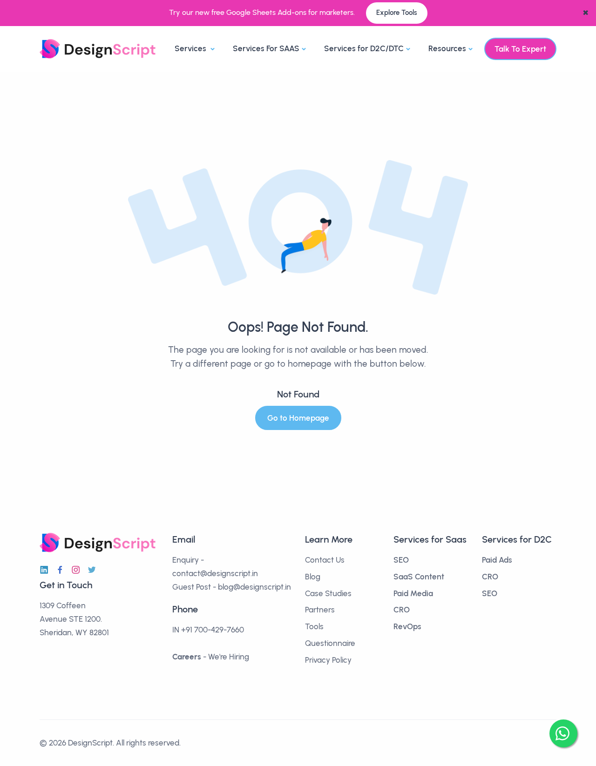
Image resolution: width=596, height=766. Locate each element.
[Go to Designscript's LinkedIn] (44, 570)
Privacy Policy (328, 660)
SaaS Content (418, 576)
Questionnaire (330, 643)
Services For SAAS (266, 48)
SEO (401, 559)
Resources (447, 48)
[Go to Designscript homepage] (98, 48)
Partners (320, 609)
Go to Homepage (298, 418)
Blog (312, 576)
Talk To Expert (520, 49)
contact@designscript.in (215, 573)
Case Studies (328, 593)
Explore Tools (396, 12)
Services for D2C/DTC (364, 48)
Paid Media (413, 593)
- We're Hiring (210, 656)
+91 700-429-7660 (212, 629)
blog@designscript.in (254, 586)
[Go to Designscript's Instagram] (76, 570)
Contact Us (325, 559)
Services (191, 48)
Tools (314, 626)
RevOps (407, 626)
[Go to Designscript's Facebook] (60, 570)
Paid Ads (497, 559)
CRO (401, 609)
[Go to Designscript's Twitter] (91, 570)
